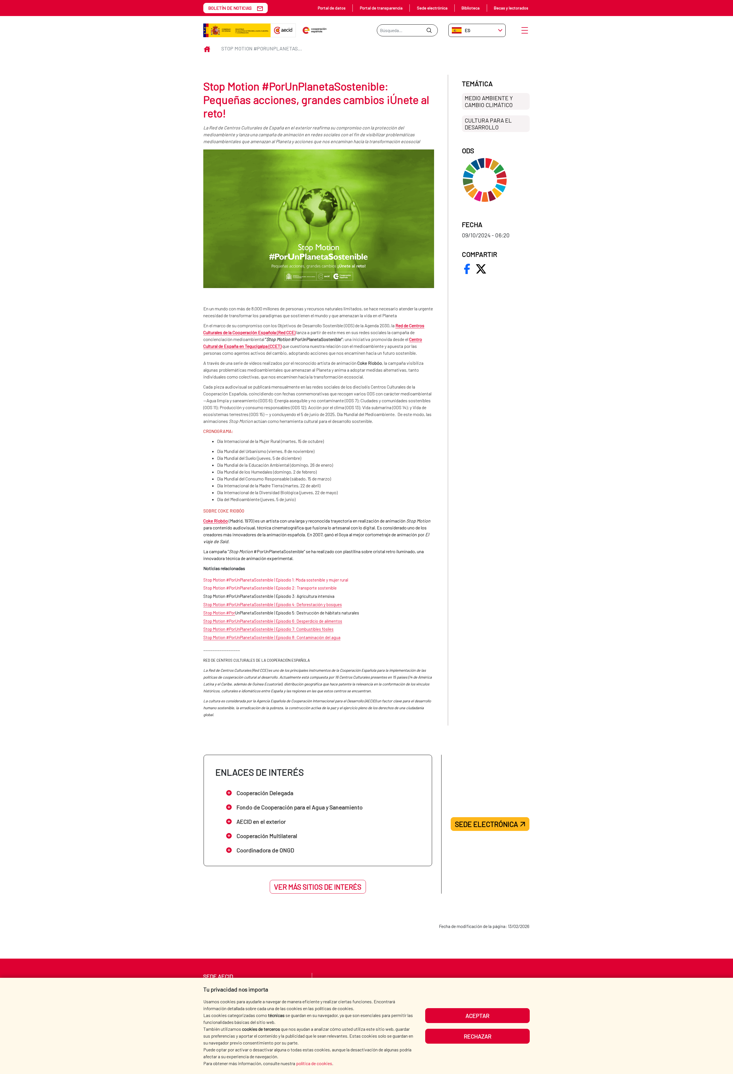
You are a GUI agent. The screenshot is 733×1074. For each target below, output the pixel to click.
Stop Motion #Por (219, 612)
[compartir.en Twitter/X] (481, 269)
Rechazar (477, 1036)
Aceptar (477, 1015)
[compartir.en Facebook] (467, 269)
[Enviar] (429, 30)
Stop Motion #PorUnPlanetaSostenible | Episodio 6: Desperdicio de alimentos (272, 621)
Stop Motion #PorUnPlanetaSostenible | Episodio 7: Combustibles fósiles (268, 629)
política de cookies (314, 1063)
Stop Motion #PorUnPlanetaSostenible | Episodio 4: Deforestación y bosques (272, 604)
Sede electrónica (432, 7)
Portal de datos (332, 7)
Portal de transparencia (381, 7)
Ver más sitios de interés (317, 886)
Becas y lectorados (511, 7)
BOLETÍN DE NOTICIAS (230, 8)
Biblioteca (471, 7)
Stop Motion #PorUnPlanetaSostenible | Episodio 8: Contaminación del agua (271, 637)
